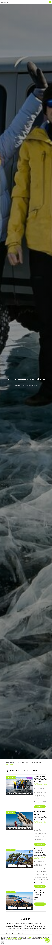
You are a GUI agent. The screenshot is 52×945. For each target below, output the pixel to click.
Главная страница (10, 762)
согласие (29, 937)
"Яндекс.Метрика (43, 938)
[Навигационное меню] (50, 2)
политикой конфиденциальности (14, 938)
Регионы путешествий (36, 762)
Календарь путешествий (23, 762)
